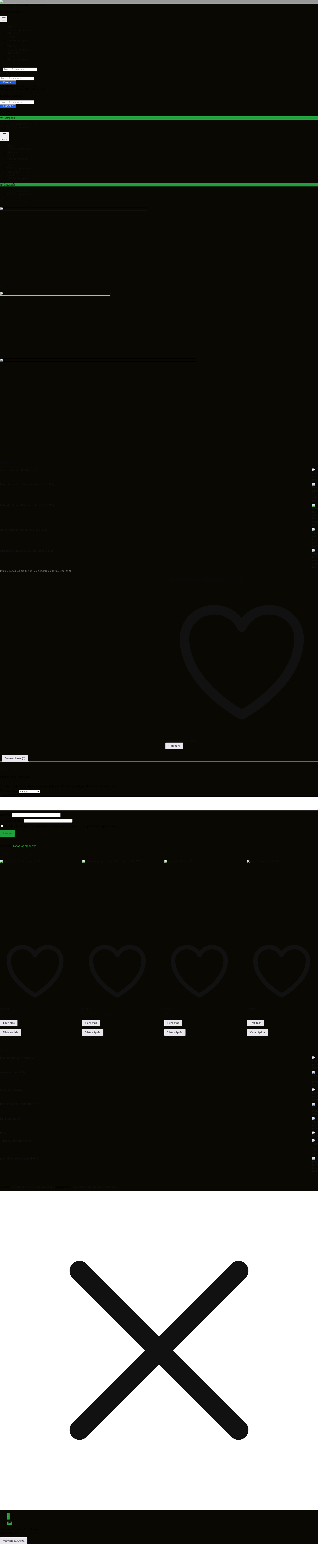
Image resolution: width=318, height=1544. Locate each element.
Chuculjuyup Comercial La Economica (22, 5)
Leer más (9, 1022)
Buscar (8, 82)
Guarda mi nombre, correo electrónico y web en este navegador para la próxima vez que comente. (61, 826)
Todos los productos (19, 127)
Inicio (3, 570)
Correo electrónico (12, 820)
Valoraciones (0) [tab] (15, 758)
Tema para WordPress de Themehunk (94, 1186)
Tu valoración (9, 794)
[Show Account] (7, 74)
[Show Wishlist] (2, 111)
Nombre (6, 814)
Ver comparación (13, 1540)
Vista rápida (10, 1032)
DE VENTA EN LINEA (22, 124)
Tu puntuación (9, 791)
